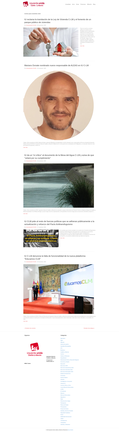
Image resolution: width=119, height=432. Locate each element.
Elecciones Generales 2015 (67, 369)
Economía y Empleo (65, 361)
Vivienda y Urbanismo (65, 424)
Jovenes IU (63, 383)
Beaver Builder (70, 429)
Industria (62, 379)
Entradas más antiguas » (89, 328)
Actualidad (68, 4)
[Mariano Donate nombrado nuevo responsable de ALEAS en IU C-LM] (58, 105)
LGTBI (62, 389)
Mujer (62, 399)
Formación (63, 375)
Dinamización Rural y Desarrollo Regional (70, 359)
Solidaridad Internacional (66, 416)
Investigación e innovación (66, 381)
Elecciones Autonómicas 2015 (67, 367)
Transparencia (64, 420)
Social (62, 414)
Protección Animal (64, 408)
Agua (62, 340)
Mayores (62, 393)
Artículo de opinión (65, 344)
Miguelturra (63, 397)
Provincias (83, 4)
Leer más (82, 45)
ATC (61, 348)
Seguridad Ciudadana (65, 412)
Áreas (77, 4)
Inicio (73, 4)
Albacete (62, 342)
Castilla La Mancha (65, 352)
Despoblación (63, 357)
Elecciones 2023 (64, 365)
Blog (94, 4)
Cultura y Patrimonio (65, 356)
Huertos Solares (64, 377)
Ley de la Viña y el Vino (66, 385)
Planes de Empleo (64, 404)
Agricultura (63, 338)
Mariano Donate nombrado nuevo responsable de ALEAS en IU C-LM (56, 65)
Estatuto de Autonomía (65, 373)
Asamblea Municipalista (66, 346)
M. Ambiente (63, 391)
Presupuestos (64, 406)
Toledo (62, 418)
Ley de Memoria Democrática (67, 387)
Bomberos (63, 350)
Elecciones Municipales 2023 (67, 371)
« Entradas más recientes (30, 328)
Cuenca (62, 354)
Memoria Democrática (65, 395)
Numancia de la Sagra (65, 400)
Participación (63, 402)
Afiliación (89, 4)
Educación (63, 363)
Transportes (63, 422)
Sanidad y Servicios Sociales (67, 410)
